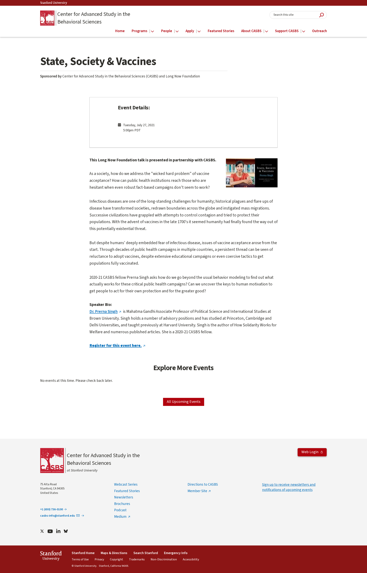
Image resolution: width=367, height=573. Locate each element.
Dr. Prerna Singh (103, 311)
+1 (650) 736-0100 (51, 509)
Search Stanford (145, 553)
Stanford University (53, 3)
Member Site (197, 491)
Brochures (122, 503)
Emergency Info (176, 553)
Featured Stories (127, 491)
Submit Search (321, 15)
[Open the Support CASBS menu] (303, 31)
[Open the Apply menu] (199, 31)
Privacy (99, 559)
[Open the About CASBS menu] (266, 31)
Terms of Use (80, 559)
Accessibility (191, 559)
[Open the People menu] (177, 31)
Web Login (310, 452)
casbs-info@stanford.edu (57, 516)
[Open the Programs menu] (152, 31)
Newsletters (123, 497)
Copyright (116, 559)
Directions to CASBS (203, 484)
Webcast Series (125, 484)
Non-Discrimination (164, 559)
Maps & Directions (114, 553)
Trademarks (137, 559)
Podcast (120, 510)
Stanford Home (83, 553)
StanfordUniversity (51, 556)
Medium (120, 516)
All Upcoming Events (183, 401)
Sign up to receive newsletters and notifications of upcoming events (289, 487)
